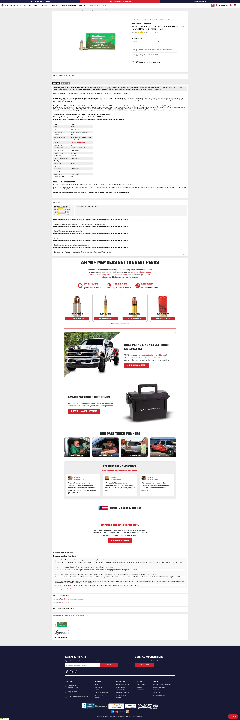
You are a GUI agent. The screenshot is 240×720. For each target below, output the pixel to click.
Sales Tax (119, 698)
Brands (44, 5)
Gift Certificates (121, 695)
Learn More (144, 665)
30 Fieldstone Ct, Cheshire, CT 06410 (73, 686)
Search (212, 5)
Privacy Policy (99, 695)
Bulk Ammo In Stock (200, 1)
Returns (139, 687)
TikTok (75, 671)
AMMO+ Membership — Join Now (120, 1)
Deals (81, 5)
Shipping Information (122, 692)
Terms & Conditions (101, 692)
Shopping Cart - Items (235, 5)
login (134, 63)
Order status (141, 684)
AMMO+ (54, 5)
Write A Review (154, 32)
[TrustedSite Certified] (130, 706)
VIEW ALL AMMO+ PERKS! (84, 411)
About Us (98, 690)
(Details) (159, 49)
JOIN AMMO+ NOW (136, 365)
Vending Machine (121, 687)
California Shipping (159, 695)
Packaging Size (137, 39)
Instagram (66, 671)
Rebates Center (120, 690)
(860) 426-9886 (223, 5)
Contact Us (98, 687)
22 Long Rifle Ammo (77, 142)
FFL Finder (156, 690)
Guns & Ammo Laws (159, 687)
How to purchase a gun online (162, 684)
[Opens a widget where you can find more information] (233, 716)
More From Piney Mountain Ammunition (70, 615)
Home (53, 10)
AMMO (58, 10)
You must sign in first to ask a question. (66, 589)
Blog (96, 684)
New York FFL (157, 692)
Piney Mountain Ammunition (73, 599)
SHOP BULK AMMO (120, 541)
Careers (97, 698)
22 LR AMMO (75, 10)
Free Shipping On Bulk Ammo (40, 1)
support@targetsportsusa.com (78, 696)
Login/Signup (230, 5)
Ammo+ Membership (122, 684)
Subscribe (108, 665)
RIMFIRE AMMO (66, 10)
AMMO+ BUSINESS (68, 5)
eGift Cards (140, 690)
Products (33, 5)
